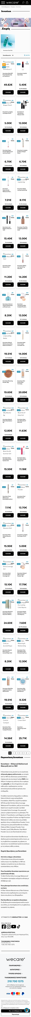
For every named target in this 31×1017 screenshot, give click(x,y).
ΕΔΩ (26, 917)
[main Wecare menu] (3, 2)
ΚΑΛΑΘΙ (8, 92)
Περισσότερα (15, 1014)
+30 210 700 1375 (7, 944)
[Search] (23, 2)
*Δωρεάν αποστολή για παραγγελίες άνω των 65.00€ (15, 935)
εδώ (2, 1005)
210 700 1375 (15, 981)
